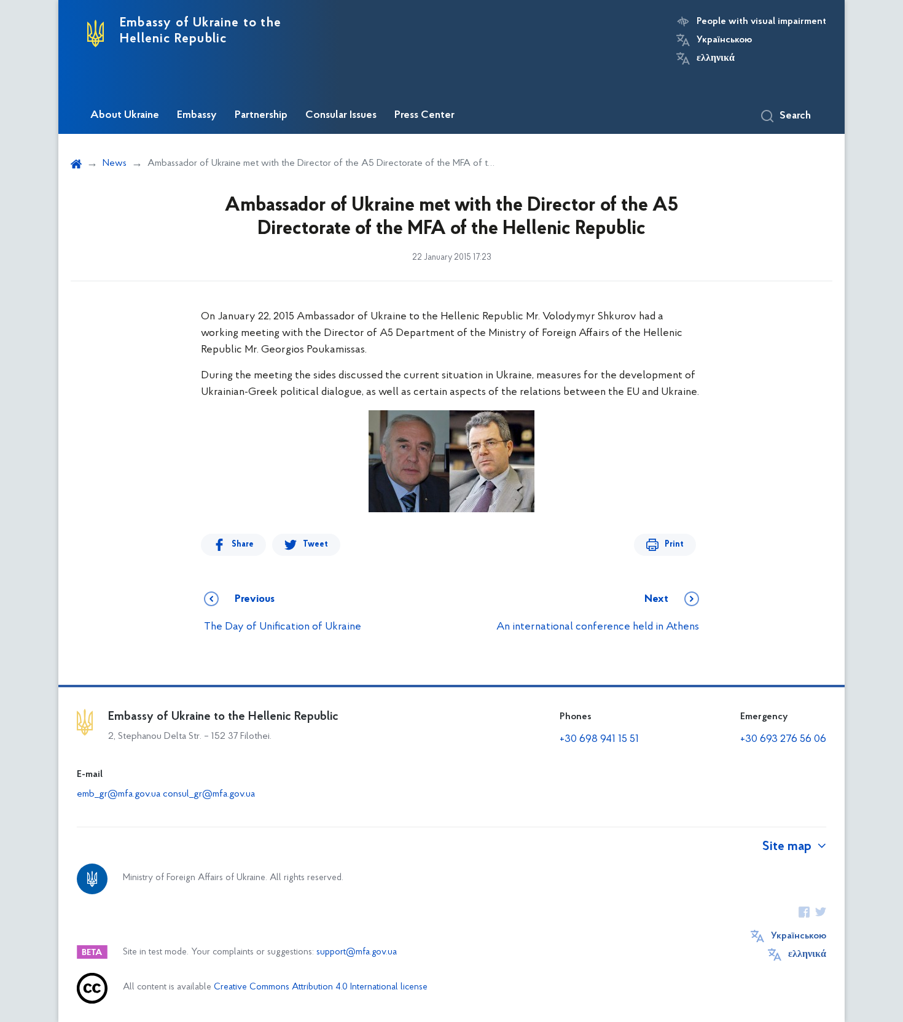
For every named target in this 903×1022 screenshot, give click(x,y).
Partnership (261, 115)
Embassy (197, 115)
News (115, 163)
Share (243, 544)
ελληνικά (716, 58)
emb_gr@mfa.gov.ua (118, 794)
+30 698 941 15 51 (599, 739)
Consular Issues (341, 115)
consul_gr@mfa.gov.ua (209, 794)
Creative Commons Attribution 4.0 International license (321, 987)
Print (674, 544)
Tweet (315, 544)
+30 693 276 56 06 (783, 739)
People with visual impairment (761, 21)
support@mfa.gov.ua (356, 952)
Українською (724, 40)
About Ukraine (124, 115)
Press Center (424, 115)
